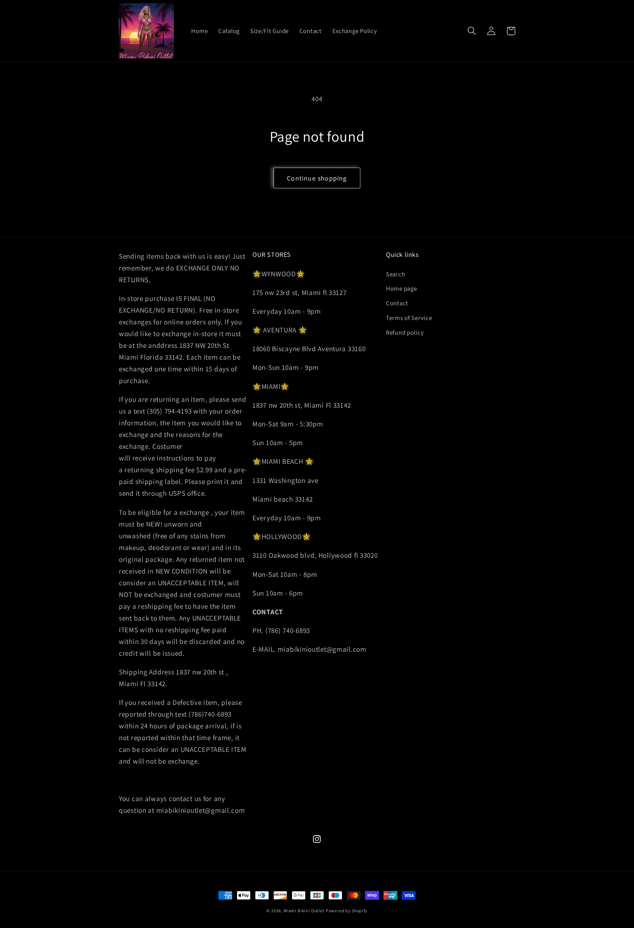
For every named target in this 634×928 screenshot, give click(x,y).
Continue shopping (317, 178)
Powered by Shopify (347, 910)
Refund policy (405, 332)
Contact (397, 303)
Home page (401, 288)
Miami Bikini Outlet (304, 910)
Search (395, 274)
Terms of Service (409, 318)
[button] (472, 31)
